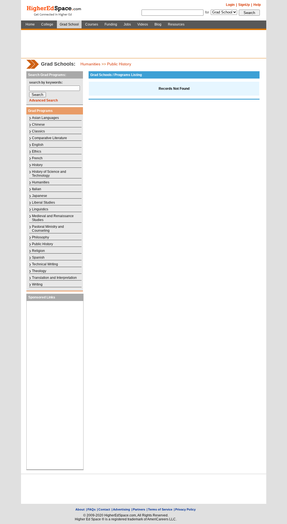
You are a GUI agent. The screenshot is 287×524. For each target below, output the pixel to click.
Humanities (90, 64)
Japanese (39, 196)
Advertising (121, 509)
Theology (39, 271)
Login (230, 5)
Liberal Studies (43, 202)
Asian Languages (45, 118)
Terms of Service (160, 509)
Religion (38, 251)
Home (30, 24)
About (80, 509)
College (47, 24)
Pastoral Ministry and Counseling (48, 229)
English (37, 145)
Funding (111, 24)
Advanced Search (43, 100)
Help (257, 5)
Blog (157, 24)
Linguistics (40, 209)
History (37, 165)
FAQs (91, 509)
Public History (119, 64)
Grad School (69, 24)
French (37, 158)
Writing (37, 284)
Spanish (38, 257)
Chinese (38, 125)
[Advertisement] (143, 44)
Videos (142, 24)
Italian (36, 189)
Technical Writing (45, 264)
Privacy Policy (185, 509)
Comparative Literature (49, 138)
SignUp (244, 5)
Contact (104, 509)
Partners (139, 509)
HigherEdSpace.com (54, 10)
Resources (176, 24)
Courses (91, 24)
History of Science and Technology (49, 174)
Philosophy (40, 237)
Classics (38, 131)
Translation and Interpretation (54, 278)
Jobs (127, 24)
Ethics (36, 151)
